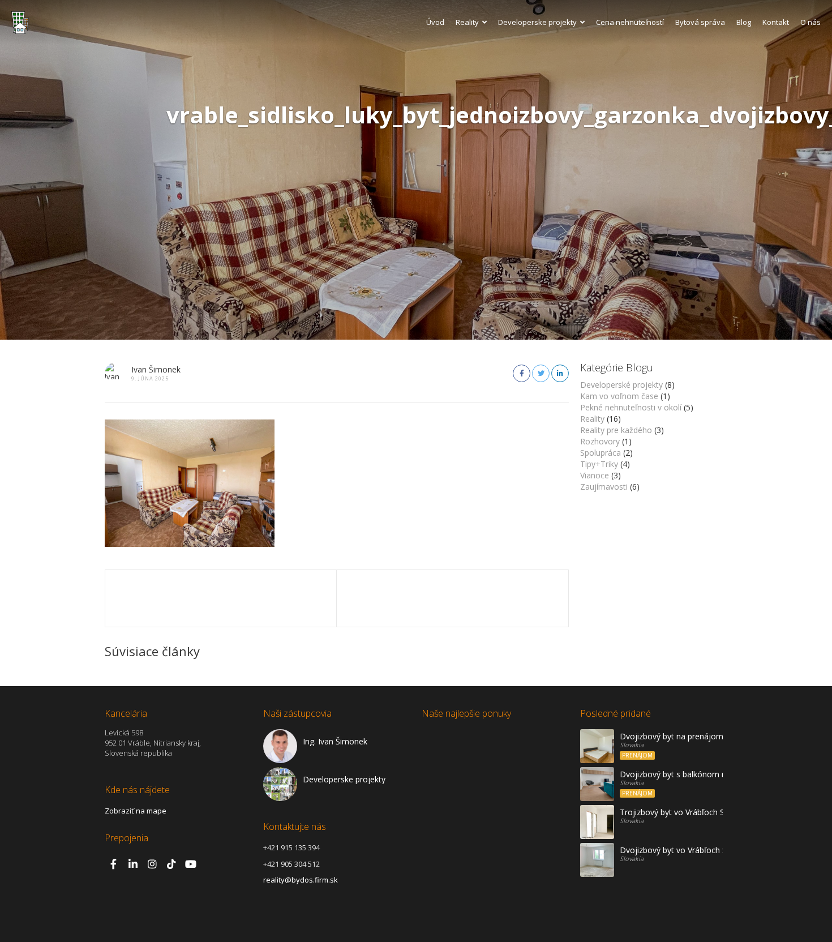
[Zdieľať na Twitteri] (541, 373)
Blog (743, 22)
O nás (810, 22)
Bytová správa (700, 22)
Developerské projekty (621, 384)
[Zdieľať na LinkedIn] (560, 373)
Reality (467, 22)
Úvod (435, 22)
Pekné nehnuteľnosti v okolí (630, 407)
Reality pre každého (616, 430)
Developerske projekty (537, 22)
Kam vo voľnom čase (619, 396)
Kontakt (775, 22)
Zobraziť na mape (135, 811)
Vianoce (594, 475)
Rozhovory (600, 441)
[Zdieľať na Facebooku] (521, 373)
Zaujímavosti (604, 486)
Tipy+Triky (599, 464)
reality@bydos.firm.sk (300, 880)
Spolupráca (600, 452)
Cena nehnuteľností (630, 22)
